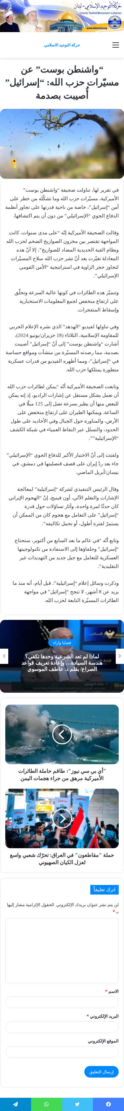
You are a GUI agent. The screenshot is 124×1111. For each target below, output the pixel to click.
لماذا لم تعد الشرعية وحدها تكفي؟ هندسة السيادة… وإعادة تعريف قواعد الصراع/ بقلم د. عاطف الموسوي (62, 662)
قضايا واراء (62, 642)
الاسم (112, 991)
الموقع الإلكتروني (103, 1041)
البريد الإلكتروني (103, 1016)
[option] (62, 656)
